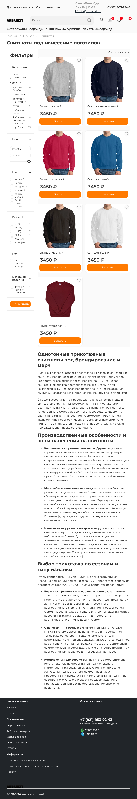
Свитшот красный (51, 179)
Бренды (11, 713)
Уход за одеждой (17, 736)
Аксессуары (17, 29)
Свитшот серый (50, 106)
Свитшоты (19, 94)
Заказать (60, 121)
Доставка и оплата (20, 7)
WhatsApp (91, 729)
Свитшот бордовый (53, 325)
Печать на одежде (98, 29)
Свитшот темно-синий (102, 106)
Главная (12, 36)
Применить (20, 304)
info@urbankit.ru (89, 11)
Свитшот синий (98, 179)
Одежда (36, 29)
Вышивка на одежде (62, 29)
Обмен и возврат (17, 742)
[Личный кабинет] (101, 20)
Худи (16, 106)
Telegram (90, 733)
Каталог (11, 707)
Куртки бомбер (17, 89)
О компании (45, 7)
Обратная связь (16, 725)
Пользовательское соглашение (26, 760)
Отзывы (11, 747)
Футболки (19, 127)
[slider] (28, 161)
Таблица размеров (18, 731)
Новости (12, 771)
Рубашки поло (18, 111)
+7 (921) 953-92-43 (118, 7)
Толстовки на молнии (19, 100)
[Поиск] (89, 20)
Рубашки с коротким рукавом (19, 120)
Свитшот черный (51, 252)
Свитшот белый (98, 252)
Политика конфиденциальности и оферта (33, 766)
